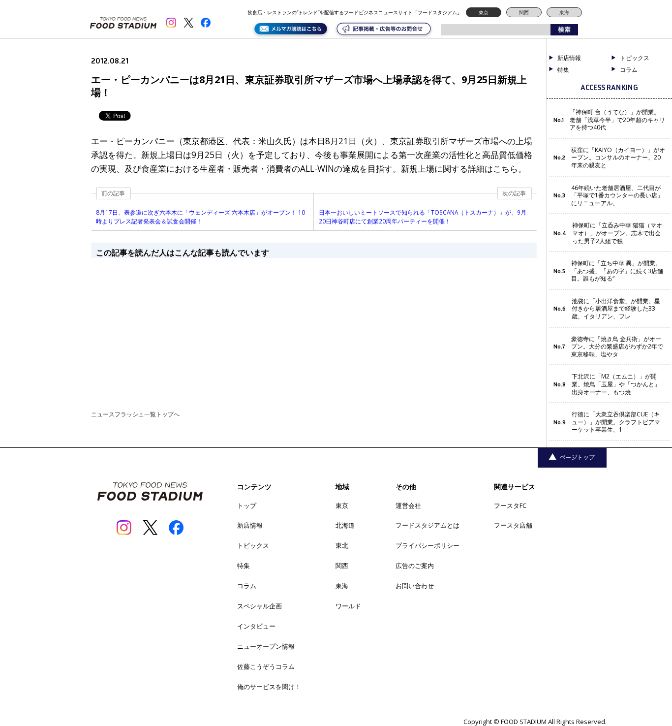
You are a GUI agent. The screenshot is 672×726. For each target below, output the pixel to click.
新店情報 (569, 58)
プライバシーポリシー (427, 545)
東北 (342, 545)
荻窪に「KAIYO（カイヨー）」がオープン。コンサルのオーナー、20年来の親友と (618, 157)
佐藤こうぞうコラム (266, 666)
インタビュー (256, 626)
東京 (484, 12)
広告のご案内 (415, 565)
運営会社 (408, 505)
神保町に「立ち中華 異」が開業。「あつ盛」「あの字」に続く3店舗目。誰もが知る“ (617, 271)
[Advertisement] (313, 327)
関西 (524, 12)
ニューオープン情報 (266, 646)
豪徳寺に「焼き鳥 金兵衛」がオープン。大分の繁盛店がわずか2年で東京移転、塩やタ (617, 346)
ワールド (348, 605)
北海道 (345, 525)
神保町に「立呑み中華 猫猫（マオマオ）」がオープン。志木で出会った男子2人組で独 (617, 233)
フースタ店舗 (513, 525)
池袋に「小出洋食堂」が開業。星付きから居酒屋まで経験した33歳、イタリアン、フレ (616, 308)
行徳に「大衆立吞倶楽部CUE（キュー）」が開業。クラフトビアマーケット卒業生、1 (616, 422)
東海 (564, 12)
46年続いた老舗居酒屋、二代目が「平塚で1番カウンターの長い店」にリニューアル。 (617, 195)
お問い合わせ (415, 585)
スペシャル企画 (259, 605)
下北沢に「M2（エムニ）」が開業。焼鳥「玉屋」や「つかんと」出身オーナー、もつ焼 (616, 384)
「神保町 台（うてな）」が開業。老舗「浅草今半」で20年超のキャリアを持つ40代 (617, 119)
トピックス (253, 545)
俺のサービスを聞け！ (269, 686)
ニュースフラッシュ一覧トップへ (135, 414)
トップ (246, 505)
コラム (246, 585)
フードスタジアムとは (427, 525)
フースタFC (510, 505)
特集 (563, 70)
